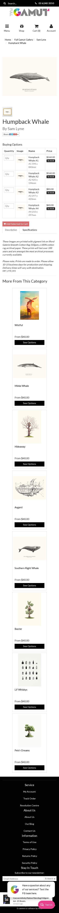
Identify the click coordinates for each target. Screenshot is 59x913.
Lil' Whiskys (21, 689)
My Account (29, 791)
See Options (29, 342)
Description (11, 229)
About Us (29, 817)
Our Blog (29, 823)
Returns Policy (29, 856)
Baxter (18, 628)
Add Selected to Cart (17, 223)
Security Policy (29, 862)
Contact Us (29, 830)
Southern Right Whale (27, 568)
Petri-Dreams (22, 750)
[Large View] (7, 112)
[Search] (4, 3)
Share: (6, 134)
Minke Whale (22, 385)
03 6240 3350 (46, 3)
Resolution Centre (29, 805)
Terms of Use (29, 842)
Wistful (19, 325)
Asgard (18, 507)
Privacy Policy (30, 849)
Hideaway (20, 446)
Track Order (29, 798)
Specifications (30, 229)
